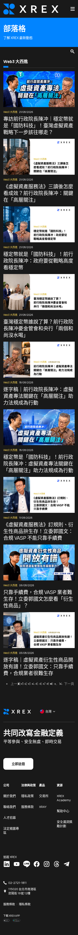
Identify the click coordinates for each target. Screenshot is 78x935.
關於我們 (9, 796)
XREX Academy (64, 798)
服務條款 (27, 807)
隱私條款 (25, 904)
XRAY (43, 807)
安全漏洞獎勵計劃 (64, 824)
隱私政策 (27, 796)
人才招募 (9, 817)
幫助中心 (63, 811)
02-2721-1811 (17, 883)
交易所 (43, 796)
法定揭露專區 (11, 830)
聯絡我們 (9, 807)
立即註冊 (18, 764)
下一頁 (69, 683)
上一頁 (16, 683)
